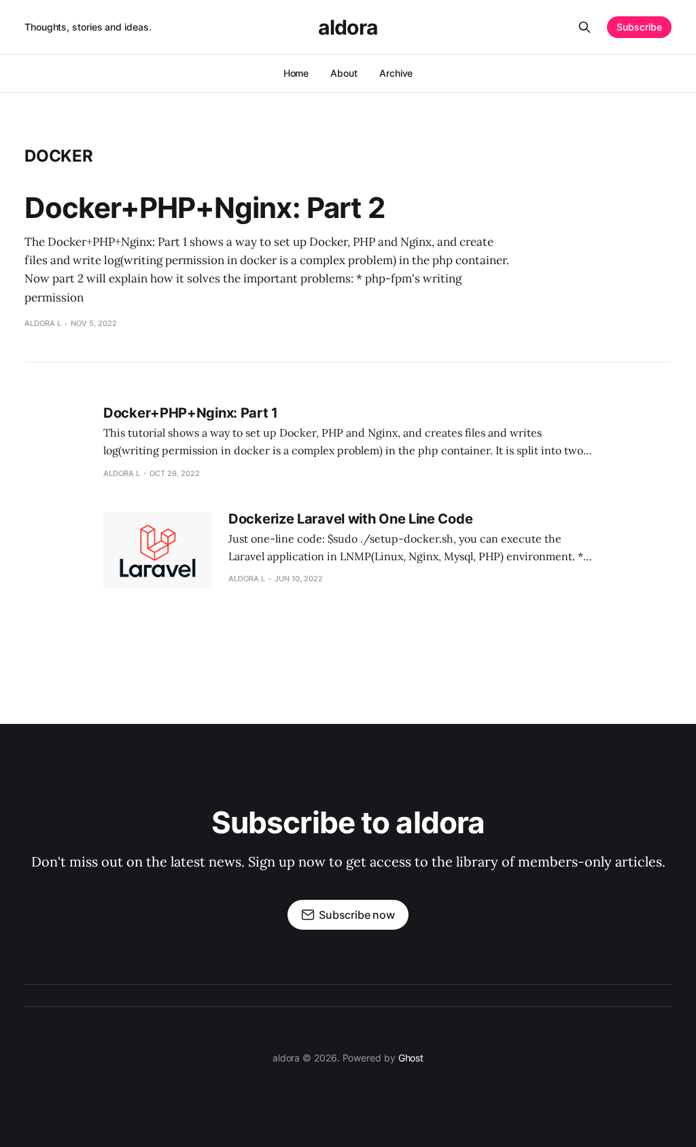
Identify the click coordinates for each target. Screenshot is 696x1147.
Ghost (411, 1057)
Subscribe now (357, 915)
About (344, 73)
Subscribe (639, 27)
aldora (347, 27)
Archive (396, 73)
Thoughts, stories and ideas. (88, 27)
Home (296, 73)
